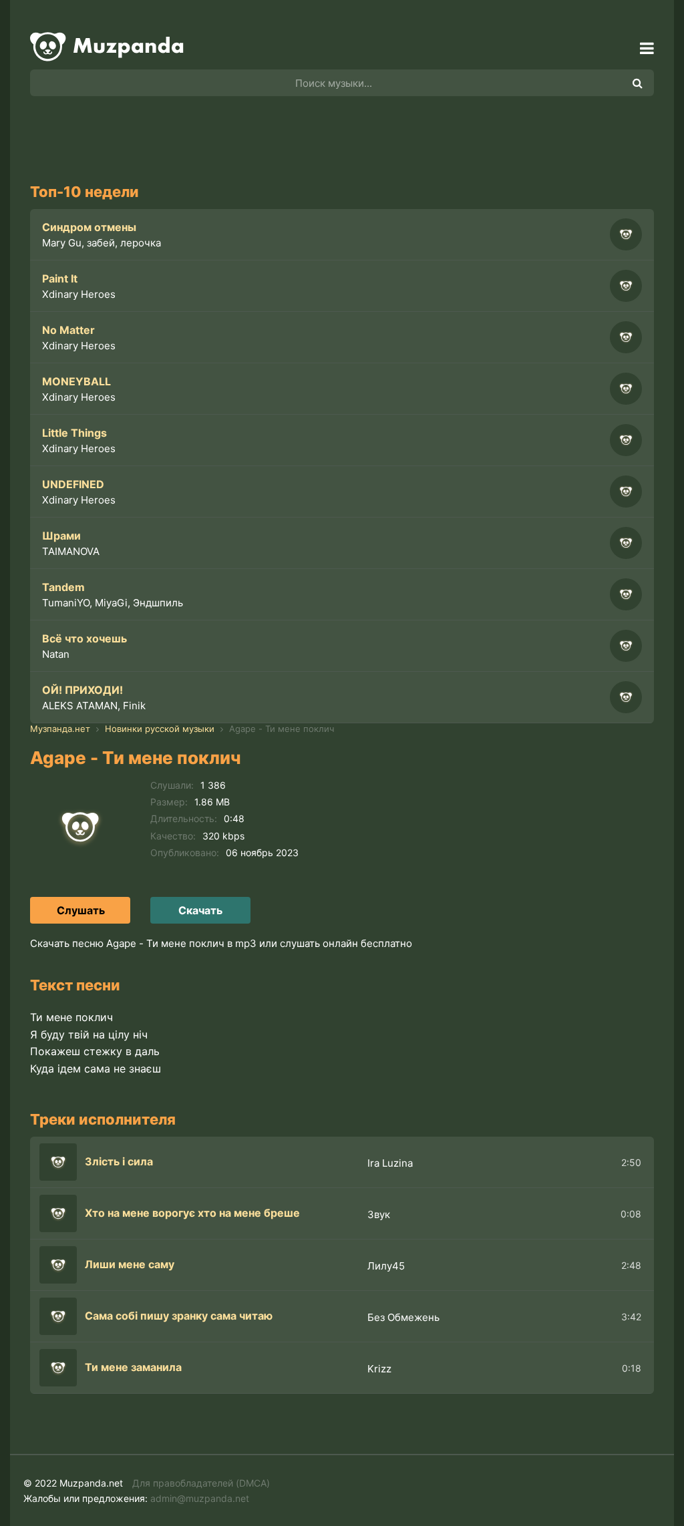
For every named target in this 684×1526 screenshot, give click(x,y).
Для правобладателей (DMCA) (201, 1483)
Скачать (200, 910)
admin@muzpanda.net (199, 1498)
